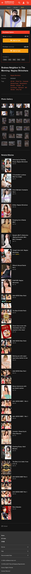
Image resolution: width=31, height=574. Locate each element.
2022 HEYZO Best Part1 (19, 371)
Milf (26, 87)
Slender (13, 89)
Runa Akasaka (17, 507)
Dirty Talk (18, 89)
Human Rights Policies (7, 567)
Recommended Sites (6, 555)
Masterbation (23, 83)
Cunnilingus (14, 87)
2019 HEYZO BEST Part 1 (20, 492)
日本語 (3, 541)
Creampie (25, 81)
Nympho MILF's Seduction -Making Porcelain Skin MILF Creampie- (20, 237)
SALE (22, 7)
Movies (16, 7)
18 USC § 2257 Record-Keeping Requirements (13, 564)
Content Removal (5, 571)
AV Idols (3, 538)
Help (2, 551)
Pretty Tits (18, 81)
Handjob (18, 85)
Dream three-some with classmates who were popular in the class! (19, 328)
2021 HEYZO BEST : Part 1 (20, 416)
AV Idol (12, 81)
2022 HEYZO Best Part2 (19, 341)
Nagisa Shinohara (16, 75)
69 (23, 85)
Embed (5, 526)
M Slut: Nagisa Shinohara (20, 205)
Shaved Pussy (14, 83)
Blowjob (13, 85)
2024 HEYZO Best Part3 (19, 295)
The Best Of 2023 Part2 (19, 310)
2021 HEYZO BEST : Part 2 (20, 401)
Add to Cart (16, 40)
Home (8, 7)
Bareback (21, 87)
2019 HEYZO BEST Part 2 (20, 477)
